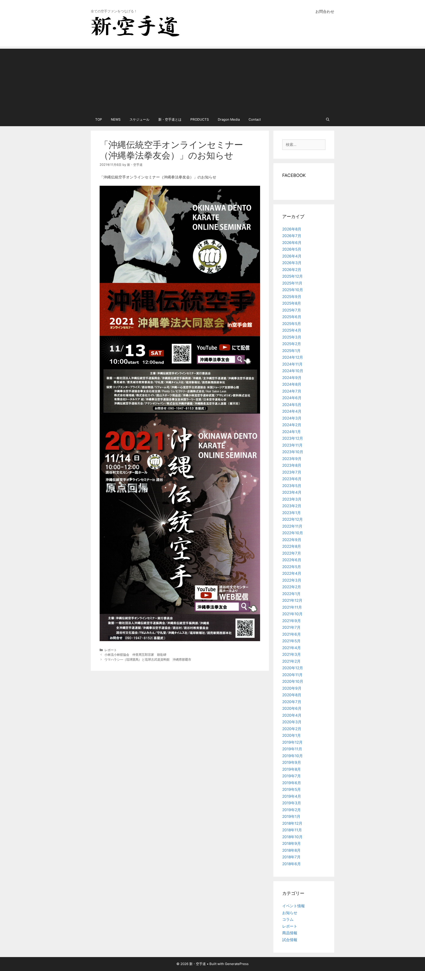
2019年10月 (292, 756)
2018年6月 (291, 864)
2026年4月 (291, 256)
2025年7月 (291, 310)
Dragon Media (229, 119)
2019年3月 (291, 803)
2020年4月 (291, 715)
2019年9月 (291, 762)
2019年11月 (292, 749)
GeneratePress (237, 964)
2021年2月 (291, 661)
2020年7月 (291, 702)
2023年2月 (291, 506)
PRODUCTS (199, 119)
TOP (98, 119)
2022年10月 (292, 533)
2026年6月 (291, 242)
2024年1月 (291, 431)
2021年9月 (291, 621)
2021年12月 (292, 600)
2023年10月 (292, 452)
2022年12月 (292, 519)
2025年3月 (291, 337)
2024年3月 (291, 418)
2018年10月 (292, 837)
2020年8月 (291, 695)
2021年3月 (291, 654)
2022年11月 (292, 526)
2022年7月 (291, 553)
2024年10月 (292, 371)
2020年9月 (291, 688)
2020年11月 (292, 675)
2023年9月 (291, 458)
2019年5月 (291, 789)
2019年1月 (291, 816)
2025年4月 (291, 330)
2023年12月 (292, 438)
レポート (110, 650)
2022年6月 (291, 560)
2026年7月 (291, 236)
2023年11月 (292, 445)
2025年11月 (292, 283)
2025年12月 (292, 276)
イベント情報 (293, 906)
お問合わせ (324, 11)
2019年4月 (291, 796)
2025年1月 (291, 350)
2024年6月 (291, 398)
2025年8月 (291, 303)
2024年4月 (291, 411)
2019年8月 (291, 769)
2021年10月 (292, 614)
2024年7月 (291, 391)
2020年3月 (291, 722)
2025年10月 (292, 290)
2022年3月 (291, 580)
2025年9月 (291, 296)
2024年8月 (291, 384)
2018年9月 (291, 843)
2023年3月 (291, 499)
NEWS (116, 119)
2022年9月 (291, 540)
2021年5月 (291, 641)
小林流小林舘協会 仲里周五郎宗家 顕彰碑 (135, 654)
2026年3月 (291, 263)
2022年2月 (291, 587)
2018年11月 (292, 830)
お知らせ (289, 913)
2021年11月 (292, 607)
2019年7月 (291, 776)
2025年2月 (291, 344)
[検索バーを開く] (327, 119)
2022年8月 (291, 546)
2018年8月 (291, 850)
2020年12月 (292, 668)
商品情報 (289, 933)
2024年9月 (291, 377)
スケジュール (139, 119)
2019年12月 (292, 742)
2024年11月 (292, 364)
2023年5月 (291, 486)
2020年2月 (291, 729)
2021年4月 (291, 648)
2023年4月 (291, 492)
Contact (255, 119)
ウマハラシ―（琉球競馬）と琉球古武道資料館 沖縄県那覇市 (147, 659)
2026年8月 (291, 229)
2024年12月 (292, 357)
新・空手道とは (170, 119)
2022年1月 (291, 594)
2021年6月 (291, 634)
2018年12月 (292, 823)
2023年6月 (291, 479)
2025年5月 (291, 323)
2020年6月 (291, 708)
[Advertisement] (212, 80)
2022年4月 (291, 573)
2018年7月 (291, 857)
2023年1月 (291, 513)
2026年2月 (291, 269)
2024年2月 (291, 425)
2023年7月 (291, 472)
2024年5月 (291, 404)
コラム (288, 919)
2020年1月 (291, 735)
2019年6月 (291, 783)
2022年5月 (291, 567)
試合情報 (289, 940)
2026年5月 (291, 249)
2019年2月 (291, 810)
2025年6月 (291, 317)
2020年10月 (292, 681)
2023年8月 (291, 465)
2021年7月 (291, 627)
